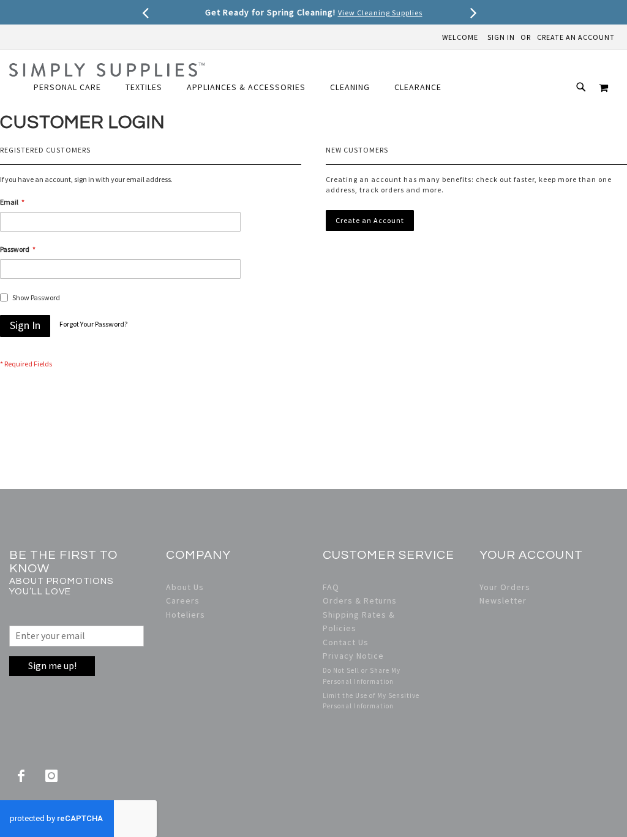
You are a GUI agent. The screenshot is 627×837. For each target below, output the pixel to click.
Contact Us (346, 642)
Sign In (501, 37)
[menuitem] (73, 87)
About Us (185, 587)
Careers (183, 600)
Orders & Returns (360, 600)
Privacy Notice (353, 655)
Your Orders (504, 587)
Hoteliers (185, 614)
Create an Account (576, 37)
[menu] (244, 87)
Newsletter (503, 600)
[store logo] (107, 69)
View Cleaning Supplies (380, 12)
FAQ (331, 587)
